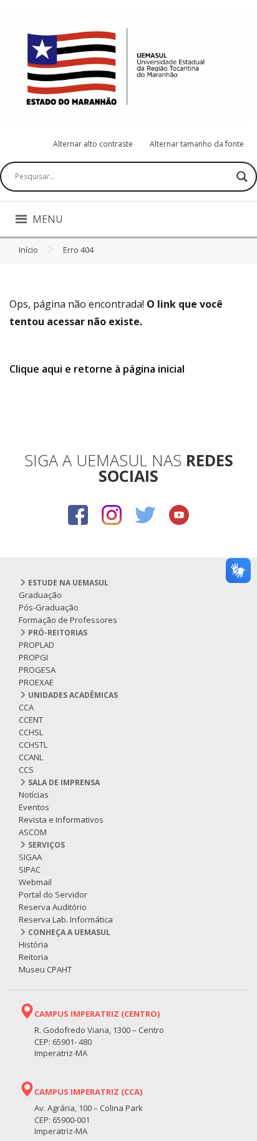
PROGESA (37, 669)
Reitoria (33, 956)
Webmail (35, 882)
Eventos (34, 807)
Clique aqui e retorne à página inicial (97, 369)
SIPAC (30, 869)
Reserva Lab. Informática (66, 919)
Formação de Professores (68, 619)
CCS (26, 769)
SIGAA (30, 857)
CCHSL (31, 732)
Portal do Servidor (53, 894)
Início (28, 249)
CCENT (31, 719)
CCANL (31, 757)
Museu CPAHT (45, 969)
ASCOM (33, 832)
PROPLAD (36, 644)
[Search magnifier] (242, 176)
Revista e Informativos (61, 819)
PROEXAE (36, 682)
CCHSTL (33, 744)
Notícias (34, 794)
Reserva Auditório (53, 907)
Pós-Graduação (49, 607)
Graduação (40, 594)
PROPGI (33, 657)
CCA (26, 707)
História (33, 944)
